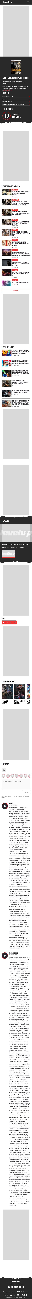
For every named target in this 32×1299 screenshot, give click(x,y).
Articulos (15, 199)
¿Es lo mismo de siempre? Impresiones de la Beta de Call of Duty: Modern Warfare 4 (20, 382)
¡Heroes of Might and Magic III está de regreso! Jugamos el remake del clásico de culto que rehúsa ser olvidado (21, 403)
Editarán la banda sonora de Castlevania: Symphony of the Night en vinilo (21, 243)
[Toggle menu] (28, 2)
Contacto (10, 1284)
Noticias (15, 189)
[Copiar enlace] (15, 622)
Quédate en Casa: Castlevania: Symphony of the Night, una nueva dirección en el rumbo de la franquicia (20, 204)
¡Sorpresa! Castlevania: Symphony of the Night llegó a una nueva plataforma (20, 223)
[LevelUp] (5, 1292)
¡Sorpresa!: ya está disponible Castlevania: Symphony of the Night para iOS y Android (21, 213)
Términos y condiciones (18, 1284)
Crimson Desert (5, 702)
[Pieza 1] (8, 553)
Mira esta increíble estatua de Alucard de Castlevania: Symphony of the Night (20, 264)
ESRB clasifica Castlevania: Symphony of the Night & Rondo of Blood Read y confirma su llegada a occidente (21, 254)
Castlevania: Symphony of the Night (15, 78)
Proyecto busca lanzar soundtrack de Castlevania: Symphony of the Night (21, 274)
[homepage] (7, 2)
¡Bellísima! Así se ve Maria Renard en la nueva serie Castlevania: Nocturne (21, 193)
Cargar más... (16, 290)
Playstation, (15, 82)
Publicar (26, 792)
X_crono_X (12, 803)
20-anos (15, 280)
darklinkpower (13, 953)
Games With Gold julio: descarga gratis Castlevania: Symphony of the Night (21, 233)
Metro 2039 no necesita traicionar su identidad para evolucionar (20, 391)
